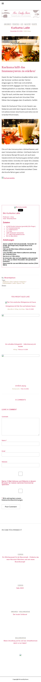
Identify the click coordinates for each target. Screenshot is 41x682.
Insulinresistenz (24, 611)
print (20, 210)
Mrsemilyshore (9, 278)
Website (4, 462)
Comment (5, 416)
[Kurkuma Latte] (20, 51)
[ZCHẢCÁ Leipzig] (20, 369)
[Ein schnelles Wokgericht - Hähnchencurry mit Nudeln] (20, 328)
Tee (23, 283)
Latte (14, 283)
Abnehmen (14, 611)
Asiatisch (6, 282)
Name (4, 440)
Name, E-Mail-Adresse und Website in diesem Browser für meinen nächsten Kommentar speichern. (19, 483)
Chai (11, 282)
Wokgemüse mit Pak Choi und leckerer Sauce (20, 306)
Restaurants (16, 389)
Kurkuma (23, 282)
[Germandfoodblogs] (20, 656)
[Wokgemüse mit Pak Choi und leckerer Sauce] (20, 303)
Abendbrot (7, 24)
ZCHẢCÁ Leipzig (20, 386)
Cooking (20, 554)
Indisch (16, 282)
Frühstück (15, 24)
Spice (19, 283)
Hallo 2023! (20, 588)
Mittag (16, 309)
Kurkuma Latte (20, 27)
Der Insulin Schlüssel (20, 614)
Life (22, 24)
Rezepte (34, 24)
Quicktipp (27, 24)
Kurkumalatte (7, 283)
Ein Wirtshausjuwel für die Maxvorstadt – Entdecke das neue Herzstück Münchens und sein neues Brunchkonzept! (20, 559)
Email (3, 451)
